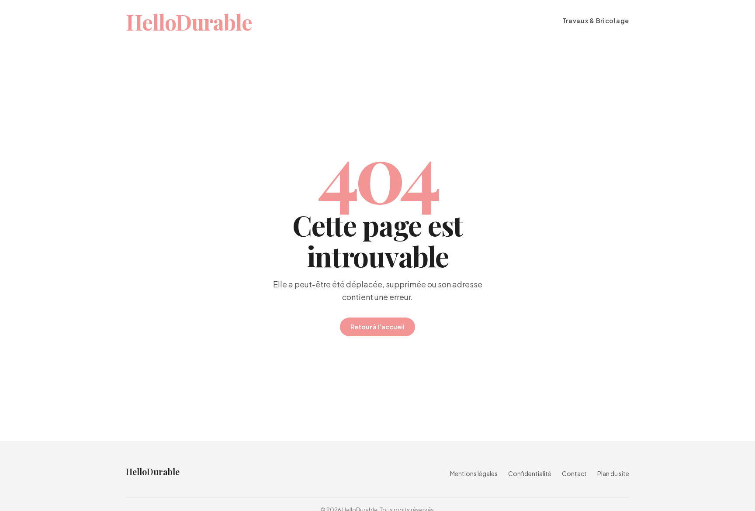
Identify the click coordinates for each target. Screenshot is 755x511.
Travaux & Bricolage (595, 20)
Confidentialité (529, 473)
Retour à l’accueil (377, 327)
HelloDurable (189, 22)
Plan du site (613, 473)
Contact (574, 473)
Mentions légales (474, 473)
